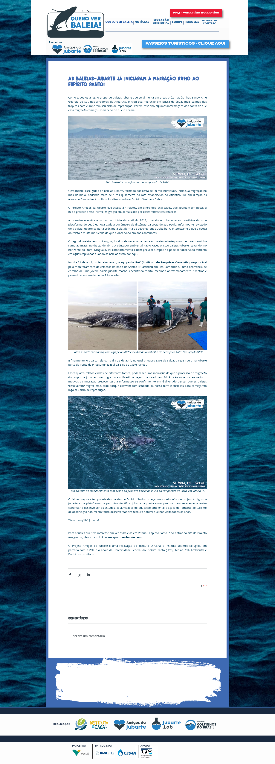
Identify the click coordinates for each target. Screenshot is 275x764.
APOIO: (145, 746)
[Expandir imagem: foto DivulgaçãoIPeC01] (102, 316)
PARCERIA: (79, 746)
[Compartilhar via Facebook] (70, 575)
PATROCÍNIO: (103, 746)
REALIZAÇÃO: (62, 724)
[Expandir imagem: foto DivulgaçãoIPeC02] (172, 316)
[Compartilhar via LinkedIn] (88, 575)
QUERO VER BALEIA (119, 22)
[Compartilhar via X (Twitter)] (79, 575)
